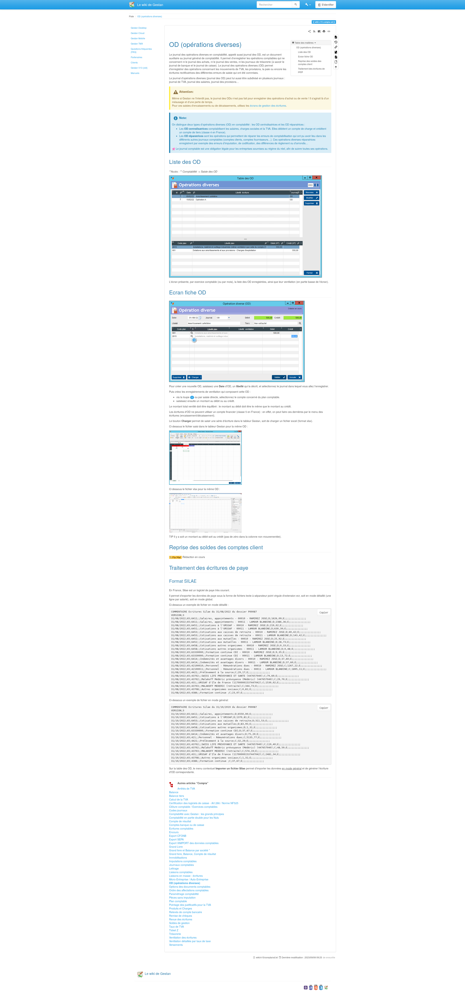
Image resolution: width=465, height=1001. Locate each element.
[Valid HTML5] (316, 987)
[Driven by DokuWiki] (326, 987)
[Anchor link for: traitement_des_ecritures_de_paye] (251, 567)
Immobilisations (178, 857)
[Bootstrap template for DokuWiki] (306, 987)
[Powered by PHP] (311, 987)
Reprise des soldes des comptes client (309, 62)
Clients (134, 62)
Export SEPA (176, 839)
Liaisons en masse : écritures (186, 875)
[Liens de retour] (335, 47)
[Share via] (309, 31)
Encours (174, 832)
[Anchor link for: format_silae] (199, 581)
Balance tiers (176, 796)
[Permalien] (328, 31)
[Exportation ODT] (335, 61)
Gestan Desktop (139, 27)
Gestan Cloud (137, 33)
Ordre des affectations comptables (189, 890)
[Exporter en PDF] (335, 56)
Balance (173, 792)
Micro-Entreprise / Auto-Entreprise (188, 879)
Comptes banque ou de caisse (186, 825)
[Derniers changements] (314, 31)
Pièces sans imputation (182, 897)
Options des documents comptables (189, 886)
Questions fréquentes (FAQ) (141, 50)
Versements (176, 945)
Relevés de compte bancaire (185, 912)
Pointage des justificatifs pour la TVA (190, 905)
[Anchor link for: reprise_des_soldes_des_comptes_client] (265, 547)
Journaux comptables (181, 865)
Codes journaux (178, 810)
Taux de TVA (176, 926)
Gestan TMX (137, 43)
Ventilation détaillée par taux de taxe (190, 941)
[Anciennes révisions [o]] (335, 41)
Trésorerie (175, 934)
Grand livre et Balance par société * (189, 850)
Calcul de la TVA (178, 799)
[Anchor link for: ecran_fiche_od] (209, 292)
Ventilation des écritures (183, 937)
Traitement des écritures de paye (311, 70)
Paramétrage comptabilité (184, 894)
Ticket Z (173, 930)
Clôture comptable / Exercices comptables (193, 806)
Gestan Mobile (138, 38)
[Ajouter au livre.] (335, 51)
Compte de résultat (180, 821)
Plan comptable (178, 901)
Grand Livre (176, 846)
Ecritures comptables (181, 828)
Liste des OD (304, 51)
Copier (324, 612)
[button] (308, 4)
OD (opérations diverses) (149, 16)
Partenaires (136, 57)
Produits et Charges (180, 908)
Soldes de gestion (179, 923)
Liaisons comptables (181, 872)
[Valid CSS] (321, 987)
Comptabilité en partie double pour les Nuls (194, 817)
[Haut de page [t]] (335, 66)
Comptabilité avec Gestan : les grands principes (196, 814)
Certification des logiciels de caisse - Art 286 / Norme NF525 (203, 803)
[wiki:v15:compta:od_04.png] (205, 512)
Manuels (135, 72)
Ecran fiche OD (305, 56)
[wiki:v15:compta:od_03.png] (205, 457)
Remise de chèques (180, 915)
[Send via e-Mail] (319, 31)
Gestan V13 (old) (139, 67)
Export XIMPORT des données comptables (194, 843)
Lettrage (174, 868)
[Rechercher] (296, 4)
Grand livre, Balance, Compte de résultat (192, 854)
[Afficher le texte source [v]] (335, 37)
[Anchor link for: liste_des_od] (203, 161)
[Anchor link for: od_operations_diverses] (245, 44)
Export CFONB (177, 836)
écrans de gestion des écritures (268, 105)
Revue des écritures (180, 919)
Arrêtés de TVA (186, 788)
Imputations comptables (183, 861)
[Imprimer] (324, 31)
